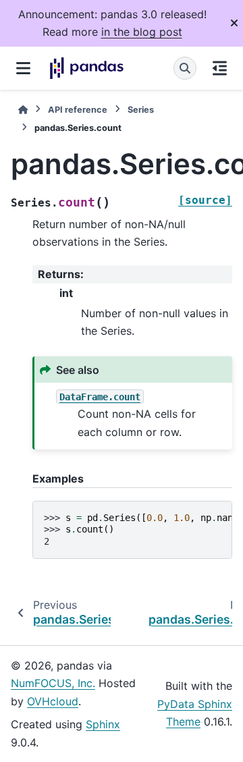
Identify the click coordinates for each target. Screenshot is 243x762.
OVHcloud (52, 701)
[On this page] (219, 68)
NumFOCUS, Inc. (53, 683)
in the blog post (141, 31)
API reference (77, 110)
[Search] (184, 68)
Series (141, 110)
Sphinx (103, 724)
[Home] (23, 110)
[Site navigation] (23, 68)
